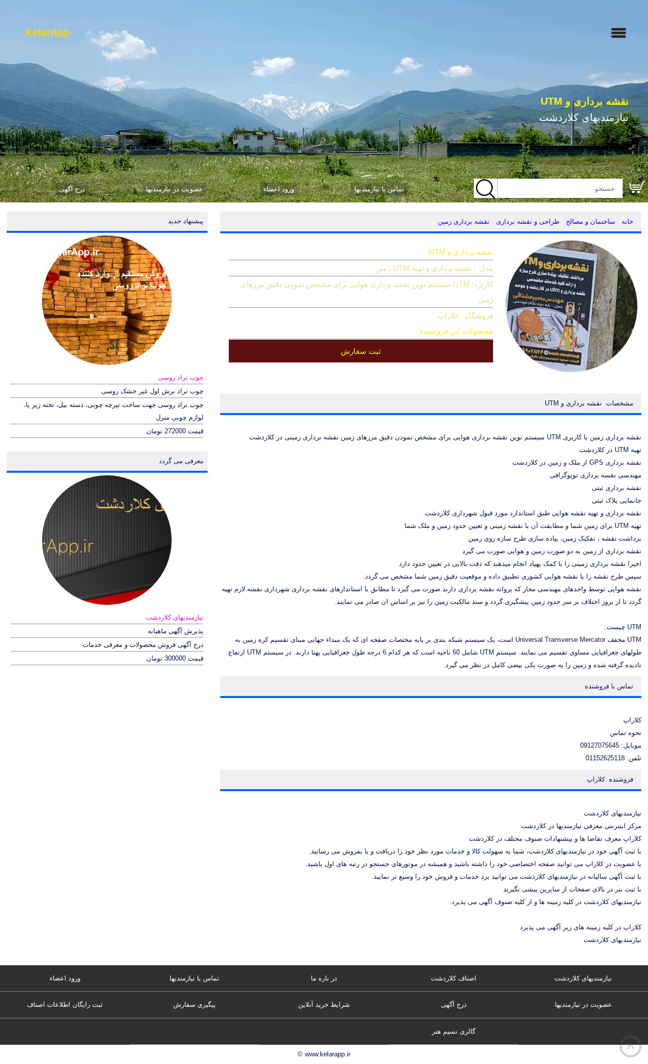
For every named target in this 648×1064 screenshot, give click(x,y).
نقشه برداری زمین (464, 221)
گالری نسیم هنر (453, 1031)
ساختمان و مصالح (590, 221)
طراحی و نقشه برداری (527, 221)
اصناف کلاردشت (453, 978)
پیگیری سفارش (194, 1004)
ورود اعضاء (278, 189)
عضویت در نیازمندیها (174, 189)
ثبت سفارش (361, 351)
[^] (194, 1031)
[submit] (486, 189)
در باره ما (324, 978)
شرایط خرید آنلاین (324, 1004)
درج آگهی (72, 189)
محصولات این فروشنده (456, 330)
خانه (627, 221)
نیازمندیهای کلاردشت (583, 978)
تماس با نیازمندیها (379, 189)
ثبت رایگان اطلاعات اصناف (65, 1004)
